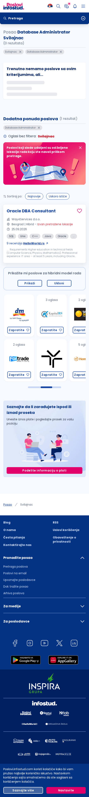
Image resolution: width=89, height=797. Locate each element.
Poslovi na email (14, 573)
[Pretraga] (58, 6)
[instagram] (30, 644)
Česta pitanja (14, 537)
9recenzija (25, 243)
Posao (7, 504)
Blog (6, 522)
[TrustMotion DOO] (50, 360)
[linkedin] (74, 644)
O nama (9, 530)
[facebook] (15, 644)
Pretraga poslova (15, 566)
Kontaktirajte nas (17, 545)
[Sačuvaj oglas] (79, 211)
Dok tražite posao (15, 586)
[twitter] (59, 644)
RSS (55, 522)
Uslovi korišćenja (66, 530)
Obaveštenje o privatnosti (64, 539)
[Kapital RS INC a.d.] (50, 316)
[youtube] (44, 644)
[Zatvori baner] (80, 148)
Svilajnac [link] (26, 504)
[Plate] (67, 6)
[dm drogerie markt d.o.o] (17, 316)
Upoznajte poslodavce (19, 580)
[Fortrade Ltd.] (17, 360)
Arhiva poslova (13, 593)
